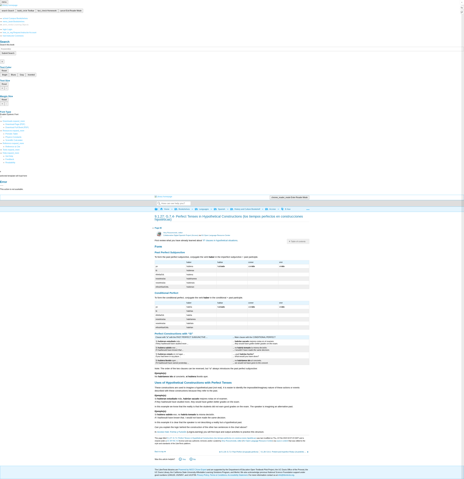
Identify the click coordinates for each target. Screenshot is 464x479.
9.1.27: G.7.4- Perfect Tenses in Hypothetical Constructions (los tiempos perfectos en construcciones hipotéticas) (211, 438)
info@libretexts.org (286, 475)
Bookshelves (184, 209)
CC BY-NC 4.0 (173, 441)
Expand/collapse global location (307, 208)
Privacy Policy (203, 475)
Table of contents (298, 241)
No (194, 459)
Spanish (222, 209)
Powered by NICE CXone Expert (192, 470)
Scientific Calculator (14, 140)
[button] (9, 159)
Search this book (7, 45)
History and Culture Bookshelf (247, 209)
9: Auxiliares (290, 209)
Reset (4, 71)
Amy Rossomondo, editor (173, 233)
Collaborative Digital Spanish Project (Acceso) (180, 235)
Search (159, 203)
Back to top (159, 452)
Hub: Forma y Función (171, 432)
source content (282, 441)
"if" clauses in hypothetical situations (220, 240)
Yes (184, 459)
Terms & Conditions (218, 475)
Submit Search (8, 53)
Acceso (272, 209)
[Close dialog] (1, 185)
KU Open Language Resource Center (215, 235)
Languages (204, 209)
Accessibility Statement (238, 475)
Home (167, 209)
